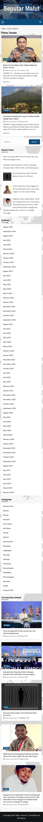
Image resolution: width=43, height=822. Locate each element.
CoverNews (33, 815)
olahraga (6, 559)
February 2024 (8, 253)
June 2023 (7, 280)
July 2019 (6, 470)
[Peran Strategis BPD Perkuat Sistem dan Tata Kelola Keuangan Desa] (21, 614)
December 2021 (9, 360)
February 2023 (8, 298)
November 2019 (9, 453)
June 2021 (7, 377)
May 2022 (7, 338)
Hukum (5, 533)
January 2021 (8, 391)
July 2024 (6, 240)
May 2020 (7, 426)
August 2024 (8, 236)
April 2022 (7, 342)
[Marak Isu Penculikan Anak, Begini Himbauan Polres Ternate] (21, 48)
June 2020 (7, 422)
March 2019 (7, 488)
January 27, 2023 (24, 70)
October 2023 (8, 262)
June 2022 (7, 333)
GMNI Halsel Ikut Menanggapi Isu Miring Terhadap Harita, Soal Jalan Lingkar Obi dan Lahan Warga (20, 755)
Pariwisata (7, 564)
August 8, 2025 (24, 636)
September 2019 (9, 461)
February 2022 (8, 351)
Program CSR (8, 590)
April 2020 (7, 430)
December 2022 (9, 307)
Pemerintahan (8, 568)
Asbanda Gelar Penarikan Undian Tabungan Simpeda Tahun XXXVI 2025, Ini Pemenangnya (19, 673)
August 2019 (8, 466)
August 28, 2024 (24, 759)
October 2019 (8, 457)
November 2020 (9, 399)
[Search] (40, 22)
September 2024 (9, 231)
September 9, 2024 (24, 718)
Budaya (6, 511)
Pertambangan (8, 577)
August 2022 (8, 324)
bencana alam (8, 506)
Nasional (6, 555)
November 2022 (9, 311)
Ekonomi (6, 519)
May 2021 (7, 382)
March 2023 (7, 293)
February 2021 (8, 386)
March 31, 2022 (24, 122)
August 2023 (8, 271)
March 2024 (7, 249)
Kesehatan (7, 546)
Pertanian (6, 581)
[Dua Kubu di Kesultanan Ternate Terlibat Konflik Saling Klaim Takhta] (21, 99)
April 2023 (7, 289)
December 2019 (9, 448)
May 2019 (7, 479)
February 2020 (8, 439)
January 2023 (8, 302)
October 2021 (8, 368)
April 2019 (7, 483)
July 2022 (6, 329)
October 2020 (8, 404)
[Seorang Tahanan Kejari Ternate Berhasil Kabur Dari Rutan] (21, 696)
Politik (5, 586)
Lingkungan (7, 550)
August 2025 (8, 227)
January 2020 (8, 444)
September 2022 (9, 320)
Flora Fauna (7, 524)
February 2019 (8, 492)
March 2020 (7, 435)
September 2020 (9, 408)
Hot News (6, 59)
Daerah (6, 110)
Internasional (8, 542)
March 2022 (7, 346)
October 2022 (8, 315)
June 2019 (7, 475)
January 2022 (8, 355)
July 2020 (6, 417)
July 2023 (6, 276)
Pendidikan (7, 573)
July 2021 (6, 373)
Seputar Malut (21, 8)
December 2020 (9, 395)
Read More (6, 82)
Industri (6, 537)
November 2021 (9, 364)
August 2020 (8, 413)
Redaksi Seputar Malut (11, 70)
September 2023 (9, 267)
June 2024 (7, 245)
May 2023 (7, 284)
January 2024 (8, 258)
